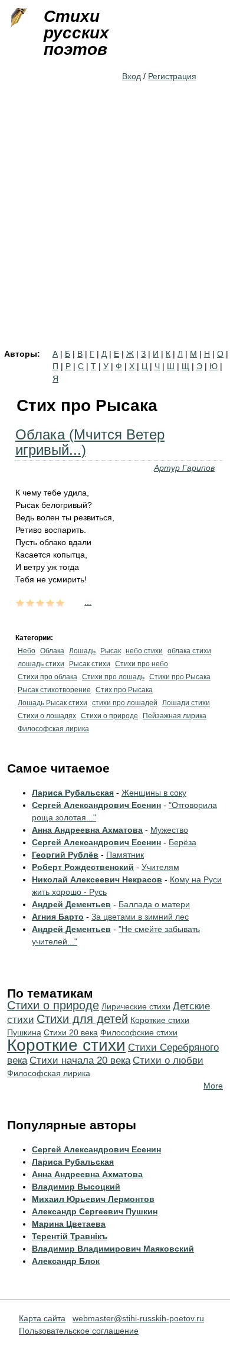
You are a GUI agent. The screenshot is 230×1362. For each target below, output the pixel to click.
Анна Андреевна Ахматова (87, 830)
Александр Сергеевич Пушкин (94, 1211)
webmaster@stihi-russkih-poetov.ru (138, 1318)
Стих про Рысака (124, 690)
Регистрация (172, 76)
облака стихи (189, 651)
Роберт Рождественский (83, 867)
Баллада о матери (154, 904)
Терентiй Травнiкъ (69, 1236)
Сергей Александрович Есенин (96, 805)
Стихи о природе (109, 716)
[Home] (17, 17)
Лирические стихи (135, 1006)
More (213, 1085)
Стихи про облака (47, 677)
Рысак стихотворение (54, 690)
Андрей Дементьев (71, 904)
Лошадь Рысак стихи (52, 703)
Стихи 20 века (71, 1032)
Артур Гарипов (184, 468)
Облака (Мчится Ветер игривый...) (90, 442)
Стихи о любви (168, 1060)
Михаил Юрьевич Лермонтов (93, 1199)
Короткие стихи (66, 1045)
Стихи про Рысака (180, 677)
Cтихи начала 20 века (79, 1060)
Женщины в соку (153, 792)
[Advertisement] (115, 228)
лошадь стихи (41, 664)
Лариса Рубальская (73, 792)
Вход (131, 76)
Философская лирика (53, 729)
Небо (26, 651)
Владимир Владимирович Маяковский (113, 1248)
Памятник (125, 854)
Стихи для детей (82, 1018)
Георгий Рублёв (65, 854)
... (87, 602)
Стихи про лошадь (113, 677)
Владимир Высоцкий (76, 1186)
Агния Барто (58, 916)
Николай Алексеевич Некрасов (97, 879)
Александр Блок (66, 1261)
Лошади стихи (186, 703)
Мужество (169, 830)
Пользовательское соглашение (79, 1330)
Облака (52, 651)
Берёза (182, 842)
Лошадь (82, 651)
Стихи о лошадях (47, 716)
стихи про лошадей (124, 703)
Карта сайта (42, 1318)
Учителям (160, 867)
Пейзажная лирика (174, 716)
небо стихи (144, 651)
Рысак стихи (89, 664)
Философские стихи (139, 1032)
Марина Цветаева (69, 1224)
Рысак (110, 651)
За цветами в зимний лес (140, 916)
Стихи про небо (141, 664)
